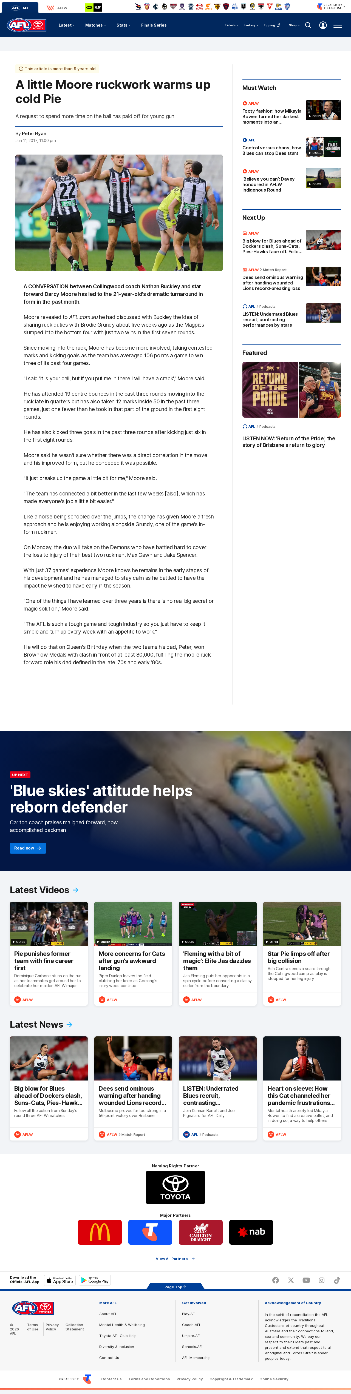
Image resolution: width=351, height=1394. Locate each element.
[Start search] (308, 25)
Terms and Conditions (149, 1379)
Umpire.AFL (192, 1335)
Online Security (273, 1379)
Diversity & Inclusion (116, 1346)
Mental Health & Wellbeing (122, 1324)
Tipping (269, 25)
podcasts (267, 306)
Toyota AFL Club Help (118, 1335)
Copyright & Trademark (231, 1379)
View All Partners (172, 1258)
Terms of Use (32, 1326)
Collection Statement (75, 1326)
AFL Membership (196, 1357)
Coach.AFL (191, 1324)
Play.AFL (189, 1314)
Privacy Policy (52, 1326)
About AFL (108, 1314)
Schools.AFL (192, 1346)
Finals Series (154, 25)
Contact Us (109, 1357)
